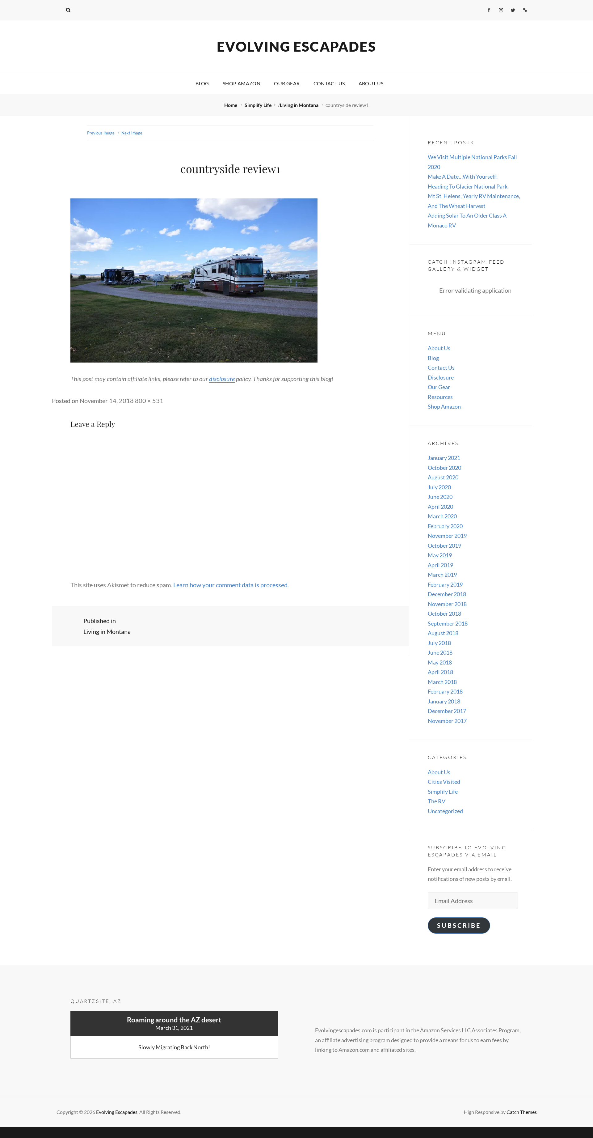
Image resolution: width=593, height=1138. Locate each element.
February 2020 (445, 526)
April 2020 (440, 506)
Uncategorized (445, 811)
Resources (440, 396)
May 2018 (440, 662)
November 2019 (447, 535)
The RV (436, 801)
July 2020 (439, 487)
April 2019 (440, 565)
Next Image (131, 132)
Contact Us (329, 83)
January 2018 (444, 701)
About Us (371, 83)
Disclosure (441, 377)
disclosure (222, 378)
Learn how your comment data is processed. (231, 584)
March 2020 (442, 516)
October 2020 (444, 467)
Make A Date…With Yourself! (463, 176)
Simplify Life (258, 105)
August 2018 (443, 633)
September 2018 (448, 623)
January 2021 (444, 457)
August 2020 (443, 477)
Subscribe (459, 925)
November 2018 (447, 604)
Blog (202, 83)
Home (231, 105)
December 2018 (447, 594)
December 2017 (447, 710)
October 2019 (444, 545)
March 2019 (442, 574)
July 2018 (439, 642)
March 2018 (442, 681)
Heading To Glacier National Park (467, 186)
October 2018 (444, 613)
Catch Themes (522, 1112)
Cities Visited (444, 781)
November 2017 (447, 720)
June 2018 (440, 652)
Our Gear (287, 83)
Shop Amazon (241, 83)
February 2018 (445, 691)
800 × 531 (149, 400)
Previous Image (101, 132)
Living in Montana (299, 105)
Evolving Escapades (296, 46)
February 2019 (445, 584)
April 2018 (440, 672)
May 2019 (440, 555)
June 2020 (440, 496)
